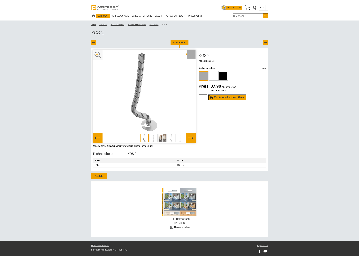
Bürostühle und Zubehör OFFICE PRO (109, 249)
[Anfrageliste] (247, 8)
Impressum (262, 245)
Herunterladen (182, 227)
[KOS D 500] (265, 42)
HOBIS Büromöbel (117, 25)
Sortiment (103, 25)
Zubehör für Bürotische (137, 25)
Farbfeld (99, 176)
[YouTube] (265, 251)
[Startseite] (93, 16)
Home (93, 25)
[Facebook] (259, 251)
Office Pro (105, 8)
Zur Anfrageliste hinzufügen (229, 97)
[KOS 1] (93, 42)
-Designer (234, 7)
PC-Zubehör (153, 25)
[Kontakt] (254, 8)
